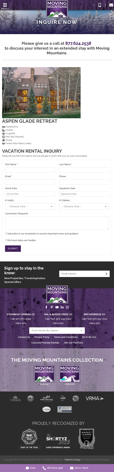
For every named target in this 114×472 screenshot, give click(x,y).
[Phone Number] (99, 5)
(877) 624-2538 (55, 468)
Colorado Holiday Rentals (45, 342)
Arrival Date (11, 188)
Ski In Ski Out (89, 337)
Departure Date (67, 188)
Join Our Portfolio (73, 342)
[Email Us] (111, 5)
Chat (32, 468)
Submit (13, 248)
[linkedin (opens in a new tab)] (62, 307)
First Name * (11, 164)
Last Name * (65, 164)
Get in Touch (81, 468)
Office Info (20, 323)
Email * (8, 176)
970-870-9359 (23, 319)
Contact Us (24, 337)
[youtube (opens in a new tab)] (57, 307)
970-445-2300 (63, 319)
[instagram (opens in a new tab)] (67, 307)
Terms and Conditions (66, 337)
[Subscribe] (106, 274)
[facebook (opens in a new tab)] (46, 307)
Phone (62, 176)
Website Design (73, 459)
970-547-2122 (100, 319)
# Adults (9, 200)
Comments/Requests (16, 213)
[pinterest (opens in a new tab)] (52, 307)
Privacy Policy (41, 337)
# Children (64, 200)
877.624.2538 (78, 43)
